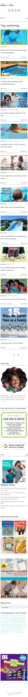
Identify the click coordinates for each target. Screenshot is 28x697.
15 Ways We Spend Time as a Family (12, 343)
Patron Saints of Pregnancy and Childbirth (13, 619)
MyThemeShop (16, 694)
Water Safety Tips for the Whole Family (12, 207)
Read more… (4, 401)
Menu (3, 18)
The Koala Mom (9, 692)
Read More (24, 57)
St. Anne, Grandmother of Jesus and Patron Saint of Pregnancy (13, 630)
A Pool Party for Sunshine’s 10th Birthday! (13, 299)
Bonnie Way (4, 47)
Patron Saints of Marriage (7, 621)
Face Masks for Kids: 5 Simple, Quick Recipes (14, 617)
